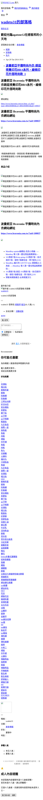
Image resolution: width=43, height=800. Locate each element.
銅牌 (3, 614)
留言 (23, 305)
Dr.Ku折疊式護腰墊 (9, 557)
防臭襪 (4, 399)
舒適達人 (5, 679)
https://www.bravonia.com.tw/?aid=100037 (20, 121)
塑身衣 (4, 690)
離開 (13, 795)
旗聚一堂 (5, 427)
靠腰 (3, 562)
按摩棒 (4, 662)
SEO (3, 591)
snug (3, 479)
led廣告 (4, 627)
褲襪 (3, 639)
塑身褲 (4, 693)
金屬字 (4, 617)
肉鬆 (3, 436)
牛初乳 (4, 528)
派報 (3, 608)
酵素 (3, 534)
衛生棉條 (5, 676)
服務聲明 (26, 764)
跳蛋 (3, 665)
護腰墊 (4, 568)
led (2, 625)
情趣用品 (5, 659)
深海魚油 (5, 531)
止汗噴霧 (5, 419)
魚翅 (3, 465)
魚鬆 (3, 433)
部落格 (8, 52)
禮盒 (3, 439)
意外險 (4, 536)
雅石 (3, 551)
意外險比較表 (6, 539)
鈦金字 (4, 630)
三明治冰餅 (6, 401)
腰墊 (3, 565)
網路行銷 (5, 682)
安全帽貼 (5, 407)
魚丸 (3, 451)
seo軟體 (4, 585)
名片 (8, 55)
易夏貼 (4, 410)
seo (2, 684)
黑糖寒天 (5, 577)
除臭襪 (4, 396)
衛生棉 (4, 674)
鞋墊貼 (4, 422)
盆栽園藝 (5, 548)
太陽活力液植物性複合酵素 (12, 574)
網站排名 (5, 588)
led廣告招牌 (6, 619)
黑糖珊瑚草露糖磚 (8, 580)
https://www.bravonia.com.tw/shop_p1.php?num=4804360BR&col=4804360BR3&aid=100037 (20, 105)
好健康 (4, 516)
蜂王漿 (4, 525)
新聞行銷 (5, 687)
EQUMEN (5, 695)
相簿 (8, 50)
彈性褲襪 (5, 642)
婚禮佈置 (5, 599)
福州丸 (4, 459)
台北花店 (5, 605)
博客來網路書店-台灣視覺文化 (18, 277)
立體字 (4, 611)
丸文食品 (5, 425)
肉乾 (3, 448)
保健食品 (5, 519)
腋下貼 (4, 413)
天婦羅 (4, 453)
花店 (3, 593)
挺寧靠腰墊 (6, 560)
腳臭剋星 (5, 390)
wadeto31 (4, 291)
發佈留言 (5, 335)
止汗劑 (4, 416)
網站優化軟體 (6, 583)
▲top (3, 315)
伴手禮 (4, 442)
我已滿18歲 (6, 795)
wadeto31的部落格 (16, 22)
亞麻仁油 (5, 522)
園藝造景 (5, 545)
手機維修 (5, 671)
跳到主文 (5, 29)
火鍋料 (4, 456)
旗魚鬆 (4, 430)
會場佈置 (5, 602)
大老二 (4, 648)
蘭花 (3, 554)
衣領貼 (4, 384)
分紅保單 (5, 542)
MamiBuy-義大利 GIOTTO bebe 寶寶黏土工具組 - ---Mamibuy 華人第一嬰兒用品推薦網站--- (24, 266)
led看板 (4, 633)
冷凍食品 (5, 462)
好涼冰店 (5, 404)
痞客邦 (18, 305)
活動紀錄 (19, 311)
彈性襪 (4, 636)
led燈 (3, 622)
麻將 (3, 645)
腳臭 (3, 393)
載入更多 (5, 320)
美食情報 (20, 45)
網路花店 (5, 596)
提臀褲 (4, 698)
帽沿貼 (4, 387)
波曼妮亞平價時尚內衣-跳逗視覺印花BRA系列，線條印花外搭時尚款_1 (23, 70)
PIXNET (11, 761)
